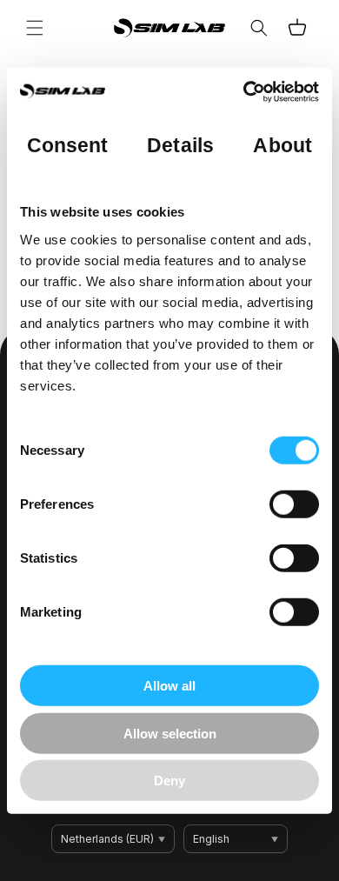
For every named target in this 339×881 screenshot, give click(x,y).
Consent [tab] (68, 145)
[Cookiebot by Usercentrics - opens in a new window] (244, 91)
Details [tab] (180, 145)
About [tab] (282, 145)
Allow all (169, 685)
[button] (35, 28)
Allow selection (169, 732)
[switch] (294, 504)
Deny (169, 780)
